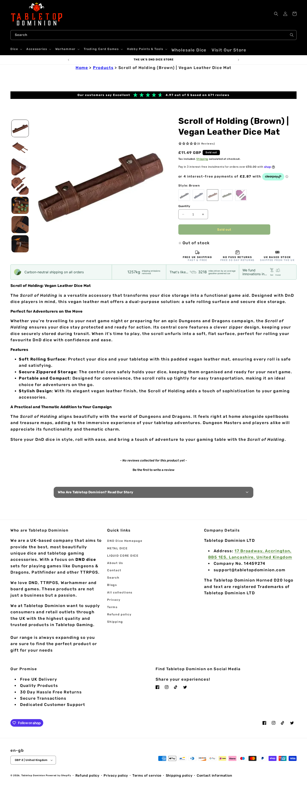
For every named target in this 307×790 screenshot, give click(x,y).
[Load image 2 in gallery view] (20, 147)
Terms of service (146, 775)
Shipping (202, 158)
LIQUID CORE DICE (122, 555)
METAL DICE (117, 548)
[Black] (184, 195)
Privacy (113, 600)
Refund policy (119, 614)
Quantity (184, 206)
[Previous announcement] (68, 59)
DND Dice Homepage (124, 541)
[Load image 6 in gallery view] (20, 224)
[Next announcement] (238, 59)
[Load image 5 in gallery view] (20, 205)
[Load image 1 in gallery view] (20, 128)
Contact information (214, 775)
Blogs (112, 585)
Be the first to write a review (153, 470)
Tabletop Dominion (33, 775)
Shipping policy (179, 775)
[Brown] (212, 195)
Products (103, 67)
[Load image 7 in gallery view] (20, 243)
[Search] (291, 35)
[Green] (227, 195)
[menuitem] (189, 50)
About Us (115, 563)
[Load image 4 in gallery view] (20, 186)
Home (82, 67)
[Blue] (198, 195)
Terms (112, 607)
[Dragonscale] (241, 195)
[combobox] (153, 35)
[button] (16, 49)
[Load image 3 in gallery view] (20, 166)
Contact (114, 570)
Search (113, 577)
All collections (119, 592)
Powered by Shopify (58, 775)
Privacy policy (116, 775)
